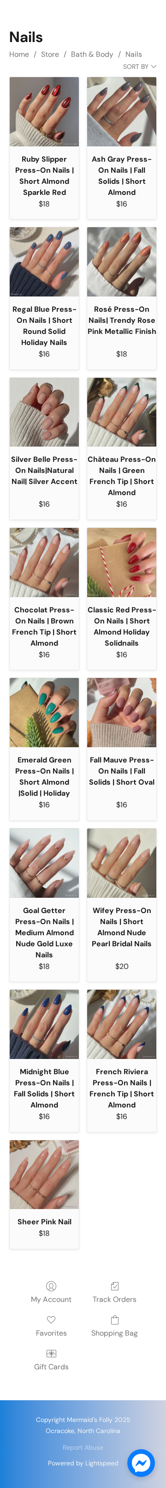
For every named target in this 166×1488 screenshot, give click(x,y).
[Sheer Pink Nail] (44, 1175)
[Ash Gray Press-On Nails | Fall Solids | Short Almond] (121, 111)
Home (19, 54)
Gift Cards (51, 1367)
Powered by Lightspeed (83, 1463)
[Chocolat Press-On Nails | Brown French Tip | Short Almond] (44, 562)
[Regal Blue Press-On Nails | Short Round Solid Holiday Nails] (44, 261)
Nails (133, 54)
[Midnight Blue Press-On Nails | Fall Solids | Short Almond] (44, 1024)
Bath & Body (92, 54)
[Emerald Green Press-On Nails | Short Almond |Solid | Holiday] (44, 712)
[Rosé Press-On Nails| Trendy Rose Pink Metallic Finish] (121, 261)
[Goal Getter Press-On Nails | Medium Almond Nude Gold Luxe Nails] (44, 863)
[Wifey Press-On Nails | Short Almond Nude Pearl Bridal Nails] (121, 863)
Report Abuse (83, 1447)
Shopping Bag (114, 1333)
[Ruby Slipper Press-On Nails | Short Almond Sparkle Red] (44, 111)
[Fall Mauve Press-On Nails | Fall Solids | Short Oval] (121, 712)
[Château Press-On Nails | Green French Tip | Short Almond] (121, 412)
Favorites (51, 1333)
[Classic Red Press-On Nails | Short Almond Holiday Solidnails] (121, 562)
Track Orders (114, 1299)
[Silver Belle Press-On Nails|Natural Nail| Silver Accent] (44, 412)
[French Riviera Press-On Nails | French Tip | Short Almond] (121, 1024)
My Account (51, 1299)
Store (50, 54)
